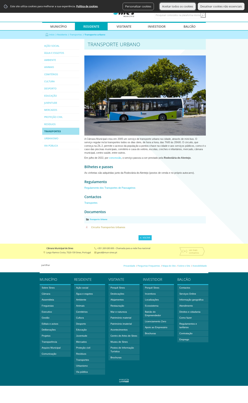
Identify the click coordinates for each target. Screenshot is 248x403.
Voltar (146, 237)
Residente (62, 34)
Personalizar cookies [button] (138, 6)
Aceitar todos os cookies (177, 6)
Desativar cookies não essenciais (221, 6)
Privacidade (129, 265)
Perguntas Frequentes (149, 265)
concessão (115, 157)
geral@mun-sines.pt (107, 252)
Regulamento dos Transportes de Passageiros (109, 187)
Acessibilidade (200, 265)
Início (51, 34)
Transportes (76, 34)
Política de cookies (87, 6)
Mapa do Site (169, 265)
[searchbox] (183, 15)
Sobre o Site (184, 265)
